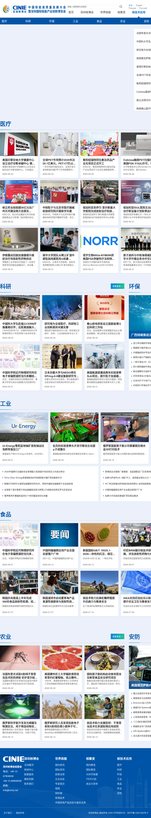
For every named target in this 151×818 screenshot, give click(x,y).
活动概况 (29, 765)
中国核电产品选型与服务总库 (70, 803)
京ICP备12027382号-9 (137, 813)
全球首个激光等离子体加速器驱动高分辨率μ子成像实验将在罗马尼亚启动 (38, 490)
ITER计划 (91, 779)
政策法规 (60, 774)
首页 (71, 12)
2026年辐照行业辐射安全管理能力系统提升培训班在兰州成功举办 (34, 472)
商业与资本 (92, 784)
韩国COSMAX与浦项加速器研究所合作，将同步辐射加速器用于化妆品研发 (38, 484)
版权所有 (20, 813)
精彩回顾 (29, 779)
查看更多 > (118, 286)
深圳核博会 (87, 12)
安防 (146, 21)
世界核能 (105, 12)
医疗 (4, 21)
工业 (75, 21)
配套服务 (29, 774)
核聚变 (121, 12)
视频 (57, 788)
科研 (28, 21)
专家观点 (60, 784)
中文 (131, 5)
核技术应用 (138, 12)
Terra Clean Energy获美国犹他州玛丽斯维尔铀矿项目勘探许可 (33, 478)
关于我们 (8, 813)
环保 (51, 21)
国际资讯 (60, 770)
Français (132, 8)
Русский (143, 8)
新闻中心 (29, 770)
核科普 (58, 793)
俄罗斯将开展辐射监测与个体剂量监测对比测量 (26, 496)
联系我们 (29, 784)
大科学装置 (92, 774)
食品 (99, 21)
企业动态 (60, 779)
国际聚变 (91, 770)
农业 (122, 21)
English (139, 5)
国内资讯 (60, 765)
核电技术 (60, 798)
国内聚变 (91, 765)
